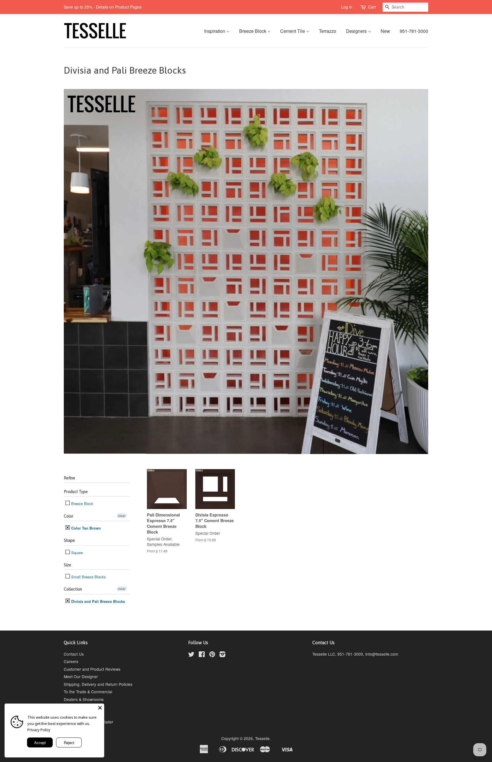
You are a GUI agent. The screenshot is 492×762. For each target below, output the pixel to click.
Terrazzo (327, 31)
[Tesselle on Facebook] (201, 655)
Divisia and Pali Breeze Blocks (97, 601)
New (385, 31)
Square (76, 552)
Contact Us (74, 654)
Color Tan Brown (85, 528)
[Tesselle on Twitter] (191, 655)
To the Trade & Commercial (88, 691)
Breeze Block (253, 31)
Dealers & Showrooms (84, 699)
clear (122, 515)
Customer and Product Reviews (92, 669)
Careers (71, 661)
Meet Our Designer (81, 676)
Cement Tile (293, 31)
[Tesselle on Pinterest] (212, 655)
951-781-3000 (414, 31)
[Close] (100, 708)
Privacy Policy (38, 729)
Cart (372, 7)
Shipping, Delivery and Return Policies (98, 684)
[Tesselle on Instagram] (222, 655)
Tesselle (262, 738)
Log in (346, 7)
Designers (357, 31)
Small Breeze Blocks (88, 576)
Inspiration (215, 31)
